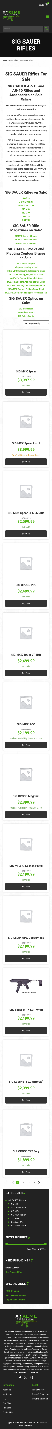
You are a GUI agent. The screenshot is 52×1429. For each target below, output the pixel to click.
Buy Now (26, 392)
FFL (4, 1399)
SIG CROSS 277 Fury (26, 1151)
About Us (7, 1390)
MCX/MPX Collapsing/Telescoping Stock (26, 271)
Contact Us (8, 1412)
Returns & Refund (40, 1399)
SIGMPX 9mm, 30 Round (26, 243)
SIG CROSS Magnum (26, 796)
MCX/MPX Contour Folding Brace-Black (26, 289)
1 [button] (17, 1182)
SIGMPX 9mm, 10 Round (26, 236)
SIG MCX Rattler (18, 1215)
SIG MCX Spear (26, 371)
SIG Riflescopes (26, 309)
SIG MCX (15, 1211)
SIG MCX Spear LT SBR (26, 654)
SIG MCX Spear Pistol (26, 443)
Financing (7, 1408)
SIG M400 (26, 220)
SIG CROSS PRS (26, 585)
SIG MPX (15, 1218)
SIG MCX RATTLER (26, 205)
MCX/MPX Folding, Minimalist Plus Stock (26, 282)
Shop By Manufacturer (15, 1295)
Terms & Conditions (40, 1394)
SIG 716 (14, 1204)
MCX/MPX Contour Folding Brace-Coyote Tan (26, 293)
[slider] (6, 1244)
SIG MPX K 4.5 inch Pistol (26, 865)
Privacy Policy (38, 1390)
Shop (11, 60)
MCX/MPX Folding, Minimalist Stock (26, 278)
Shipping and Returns (15, 1300)
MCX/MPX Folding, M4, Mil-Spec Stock (26, 274)
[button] (13, 1182)
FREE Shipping (12, 1291)
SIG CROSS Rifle (18, 1207)
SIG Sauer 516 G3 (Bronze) (26, 1081)
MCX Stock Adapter (26, 264)
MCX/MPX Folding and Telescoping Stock (26, 285)
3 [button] (28, 1182)
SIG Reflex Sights (26, 316)
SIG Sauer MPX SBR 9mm (26, 1009)
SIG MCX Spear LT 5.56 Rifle (26, 513)
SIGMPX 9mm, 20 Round (26, 240)
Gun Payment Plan (14, 1272)
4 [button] (34, 1182)
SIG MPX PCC (26, 724)
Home (5, 60)
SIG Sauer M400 (18, 1226)
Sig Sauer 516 (17, 1222)
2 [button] (23, 1182)
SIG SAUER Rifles (16, 1200)
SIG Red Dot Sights (26, 312)
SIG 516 (26, 198)
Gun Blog (7, 1403)
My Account (8, 1394)
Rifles (16, 60)
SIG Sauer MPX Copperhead (26, 937)
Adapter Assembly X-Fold (26, 267)
